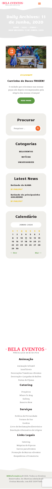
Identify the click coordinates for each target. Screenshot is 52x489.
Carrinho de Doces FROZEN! (26, 80)
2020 (24, 27)
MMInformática (14, 476)
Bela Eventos (26, 151)
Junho (32, 27)
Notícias (26, 157)
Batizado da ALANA (21, 185)
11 (26, 238)
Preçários (26, 391)
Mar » (37, 252)
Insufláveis (26, 369)
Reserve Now (26, 402)
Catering (26, 442)
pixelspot (17, 189)
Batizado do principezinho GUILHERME (25, 196)
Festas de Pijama (26, 380)
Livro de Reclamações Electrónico (26, 426)
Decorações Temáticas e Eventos (26, 373)
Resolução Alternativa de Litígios (26, 430)
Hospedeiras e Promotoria (26, 456)
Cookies (26, 423)
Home (16, 27)
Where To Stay (26, 395)
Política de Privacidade (26, 416)
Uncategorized (26, 162)
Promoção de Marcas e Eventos (26, 452)
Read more (26, 100)
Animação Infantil (26, 366)
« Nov (14, 252)
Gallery (26, 398)
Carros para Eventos (26, 449)
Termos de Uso (26, 419)
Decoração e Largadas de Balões (26, 376)
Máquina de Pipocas (26, 445)
